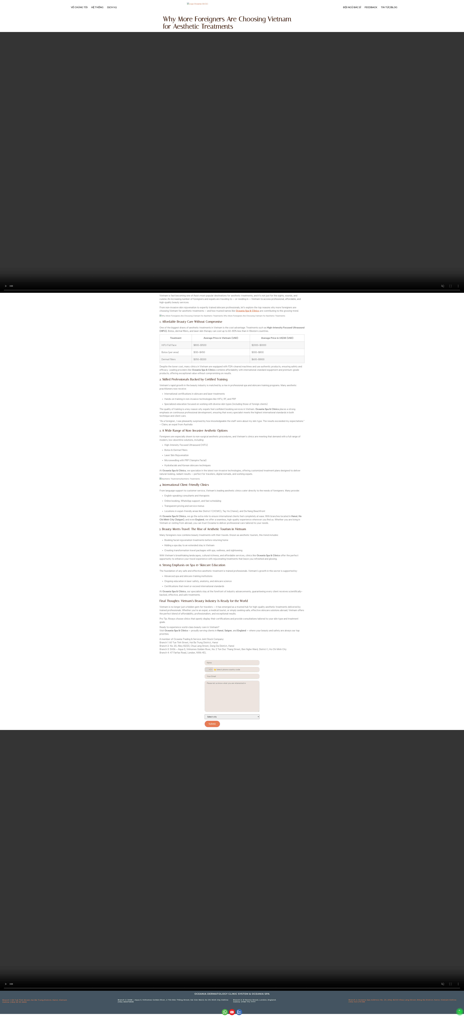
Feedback (371, 7)
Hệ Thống (97, 7)
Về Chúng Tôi (79, 7)
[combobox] (209, 669)
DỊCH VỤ (112, 7)
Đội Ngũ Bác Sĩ (352, 7)
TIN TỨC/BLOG (389, 7)
